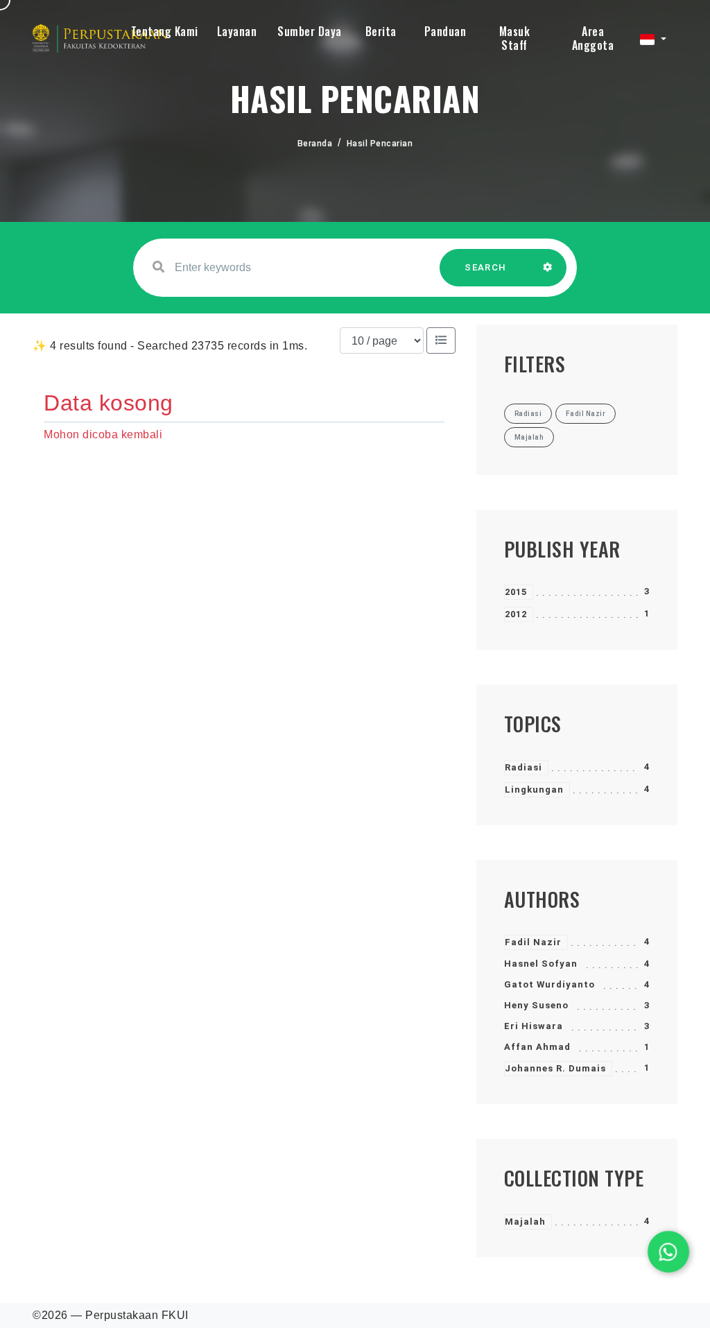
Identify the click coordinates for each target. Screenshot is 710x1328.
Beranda (315, 143)
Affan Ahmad (537, 1047)
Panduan (445, 31)
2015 (516, 592)
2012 (516, 614)
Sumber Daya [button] (309, 31)
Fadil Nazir (533, 942)
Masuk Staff (514, 38)
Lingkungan (534, 789)
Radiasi (523, 767)
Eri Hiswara (533, 1026)
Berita (381, 31)
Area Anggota (593, 38)
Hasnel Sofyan (541, 963)
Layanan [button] (237, 31)
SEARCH (485, 267)
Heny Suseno (536, 1005)
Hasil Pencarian (380, 143)
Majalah (525, 1221)
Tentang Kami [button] (164, 31)
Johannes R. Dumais (555, 1068)
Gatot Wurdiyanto (549, 984)
